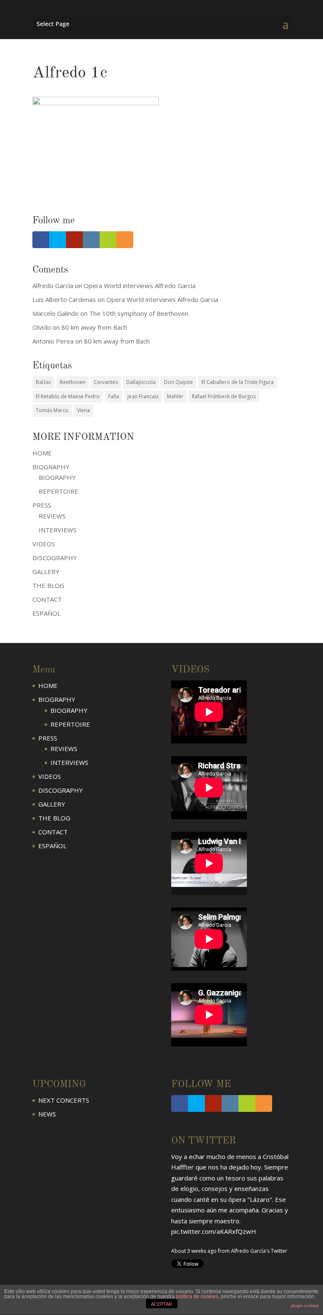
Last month (184, 1206)
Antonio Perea (53, 341)
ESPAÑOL (46, 613)
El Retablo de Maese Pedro (68, 396)
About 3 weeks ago (194, 1173)
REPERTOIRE (58, 491)
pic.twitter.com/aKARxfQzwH (213, 1154)
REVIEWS (52, 516)
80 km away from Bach (94, 327)
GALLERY (45, 571)
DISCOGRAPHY (54, 557)
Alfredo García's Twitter (259, 1173)
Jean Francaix (143, 396)
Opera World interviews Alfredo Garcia (140, 285)
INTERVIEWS (58, 530)
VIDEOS (43, 544)
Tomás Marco (52, 410)
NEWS (47, 1114)
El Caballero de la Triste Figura (237, 382)
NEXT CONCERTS (63, 1100)
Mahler (175, 396)
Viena (83, 410)
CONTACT (47, 599)
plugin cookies (305, 1305)
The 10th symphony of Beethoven (138, 313)
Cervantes (106, 382)
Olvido (41, 327)
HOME (42, 453)
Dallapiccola (141, 382)
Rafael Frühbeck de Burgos (224, 396)
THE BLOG (48, 585)
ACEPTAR (161, 1304)
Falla (113, 396)
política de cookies (197, 1296)
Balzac (43, 382)
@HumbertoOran (196, 1187)
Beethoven (72, 382)
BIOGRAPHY (57, 477)
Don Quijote (178, 382)
